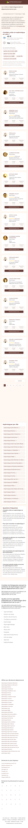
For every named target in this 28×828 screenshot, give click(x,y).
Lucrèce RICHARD (14, 153)
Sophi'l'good (13, 215)
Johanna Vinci (13, 360)
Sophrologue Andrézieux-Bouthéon (14, 466)
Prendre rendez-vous (14, 82)
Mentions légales (14, 817)
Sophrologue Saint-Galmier (12, 453)
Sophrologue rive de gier (7, 718)
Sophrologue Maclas (10, 492)
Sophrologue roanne (6, 720)
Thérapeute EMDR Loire (5, 777)
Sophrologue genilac (6, 694)
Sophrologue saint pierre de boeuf (9, 741)
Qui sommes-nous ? (6, 817)
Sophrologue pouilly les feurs (8, 716)
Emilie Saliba (13, 71)
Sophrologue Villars (10, 485)
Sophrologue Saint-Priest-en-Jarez (14, 447)
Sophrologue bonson (6, 686)
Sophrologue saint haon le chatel (9, 731)
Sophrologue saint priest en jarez (9, 743)
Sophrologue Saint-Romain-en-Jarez (14, 459)
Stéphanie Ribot (14, 257)
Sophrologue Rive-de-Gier (11, 479)
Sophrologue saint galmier (7, 729)
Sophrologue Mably (10, 456)
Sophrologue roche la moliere (8, 722)
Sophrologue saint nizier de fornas (9, 737)
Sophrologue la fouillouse (7, 700)
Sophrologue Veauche (10, 495)
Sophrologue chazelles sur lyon (8, 690)
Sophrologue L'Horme (10, 501)
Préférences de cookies (15, 821)
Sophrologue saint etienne (7, 727)
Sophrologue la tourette (7, 706)
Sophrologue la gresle (6, 702)
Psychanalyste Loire (5, 773)
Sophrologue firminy (6, 692)
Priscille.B (12, 133)
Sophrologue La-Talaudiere (12, 450)
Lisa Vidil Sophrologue (16, 90)
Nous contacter (7, 821)
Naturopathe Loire (4, 769)
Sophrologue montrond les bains (9, 714)
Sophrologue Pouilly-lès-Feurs (12, 469)
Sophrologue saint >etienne (7, 723)
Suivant (20, 380)
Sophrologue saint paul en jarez (8, 739)
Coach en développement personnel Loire (8, 763)
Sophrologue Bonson (10, 440)
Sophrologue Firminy (10, 472)
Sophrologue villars (5, 753)
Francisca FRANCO (14, 319)
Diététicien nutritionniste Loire (6, 765)
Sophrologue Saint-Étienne (12, 427)
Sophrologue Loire (4, 775)
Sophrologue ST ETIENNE (11, 482)
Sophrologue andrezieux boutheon (9, 683)
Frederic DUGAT (14, 193)
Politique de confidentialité (12, 819)
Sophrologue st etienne (6, 749)
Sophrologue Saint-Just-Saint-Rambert (14, 443)
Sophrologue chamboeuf (7, 688)
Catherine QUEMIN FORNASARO (14, 237)
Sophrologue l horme (6, 698)
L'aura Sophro (13, 298)
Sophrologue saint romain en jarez (9, 745)
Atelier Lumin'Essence (15, 339)
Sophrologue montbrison (7, 712)
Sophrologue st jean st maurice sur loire (10, 751)
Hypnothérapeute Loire (5, 767)
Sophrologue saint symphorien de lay (10, 747)
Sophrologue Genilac (10, 476)
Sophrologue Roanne (10, 430)
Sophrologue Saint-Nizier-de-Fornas (14, 488)
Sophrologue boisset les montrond (9, 685)
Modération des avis (21, 819)
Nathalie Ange (13, 174)
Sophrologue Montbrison (11, 437)
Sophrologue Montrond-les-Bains (13, 463)
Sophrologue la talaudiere (7, 704)
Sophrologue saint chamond (8, 725)
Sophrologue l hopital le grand (8, 696)
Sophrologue (18, 13)
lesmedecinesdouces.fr (8, 13)
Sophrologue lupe (5, 708)
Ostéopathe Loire (4, 771)
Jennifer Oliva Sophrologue (13, 111)
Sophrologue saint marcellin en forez (9, 735)
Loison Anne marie (14, 278)
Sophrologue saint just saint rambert (10, 733)
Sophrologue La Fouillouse (11, 498)
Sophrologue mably (5, 710)
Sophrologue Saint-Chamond (12, 434)
